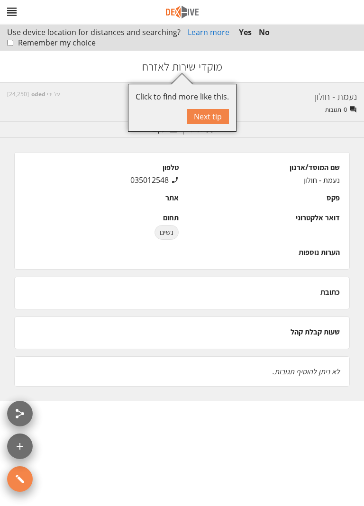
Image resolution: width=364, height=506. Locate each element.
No (264, 32)
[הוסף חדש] (20, 446)
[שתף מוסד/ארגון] (20, 413)
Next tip (208, 116)
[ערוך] (20, 479)
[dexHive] (182, 12)
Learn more (208, 32)
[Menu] (12, 12)
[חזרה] (348, 66)
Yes (245, 32)
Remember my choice (57, 42)
